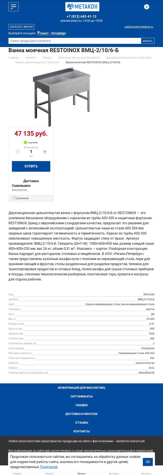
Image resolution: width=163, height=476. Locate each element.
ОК (148, 462)
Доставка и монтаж (81, 414)
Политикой (48, 467)
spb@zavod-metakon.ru (139, 26)
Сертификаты (81, 396)
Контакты (81, 431)
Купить (31, 166)
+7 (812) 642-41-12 (81, 16)
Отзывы (81, 422)
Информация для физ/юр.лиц (81, 387)
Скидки (82, 405)
